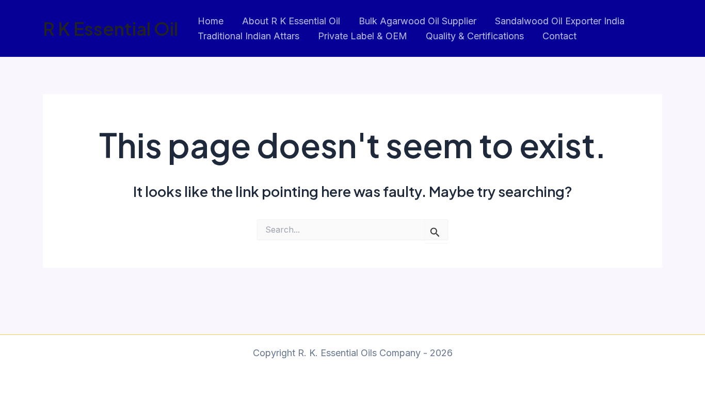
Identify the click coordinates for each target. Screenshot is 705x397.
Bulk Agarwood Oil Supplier (417, 21)
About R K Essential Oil (291, 21)
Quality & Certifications (475, 35)
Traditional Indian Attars (248, 35)
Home (210, 21)
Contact (559, 35)
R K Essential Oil (110, 28)
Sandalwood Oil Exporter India (559, 21)
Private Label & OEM (362, 35)
